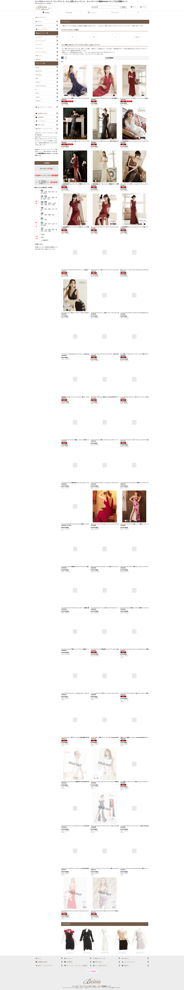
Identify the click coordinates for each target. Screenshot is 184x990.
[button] (138, 13)
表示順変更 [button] (110, 58)
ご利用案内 (46, 163)
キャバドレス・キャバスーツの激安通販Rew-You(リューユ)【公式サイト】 (46, 153)
